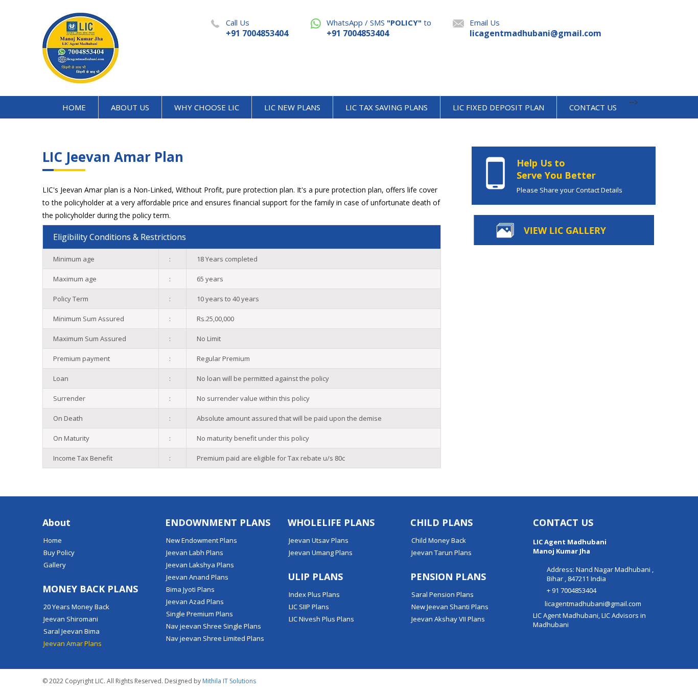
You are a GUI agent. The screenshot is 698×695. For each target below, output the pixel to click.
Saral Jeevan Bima (71, 631)
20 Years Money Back (76, 606)
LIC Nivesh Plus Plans (321, 619)
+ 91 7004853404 (571, 590)
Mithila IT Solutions (229, 681)
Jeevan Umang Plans (321, 552)
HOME (74, 107)
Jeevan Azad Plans (195, 601)
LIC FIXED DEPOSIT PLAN (498, 107)
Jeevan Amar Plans (72, 643)
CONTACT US (593, 107)
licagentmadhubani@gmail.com (535, 33)
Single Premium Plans (199, 613)
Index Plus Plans (314, 594)
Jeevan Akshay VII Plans (448, 619)
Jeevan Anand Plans (197, 577)
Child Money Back (438, 540)
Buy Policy (59, 552)
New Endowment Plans (201, 540)
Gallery (54, 564)
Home (52, 540)
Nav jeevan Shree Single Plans (213, 626)
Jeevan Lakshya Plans (200, 564)
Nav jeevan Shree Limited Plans (215, 638)
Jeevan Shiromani (70, 619)
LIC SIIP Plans (309, 606)
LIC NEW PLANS (292, 107)
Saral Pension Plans (442, 594)
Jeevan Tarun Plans (441, 552)
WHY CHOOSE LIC (206, 107)
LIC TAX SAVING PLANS (386, 107)
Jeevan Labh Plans (194, 552)
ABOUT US (130, 107)
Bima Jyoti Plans (190, 589)
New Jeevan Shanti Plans (449, 606)
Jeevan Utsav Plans (318, 540)
